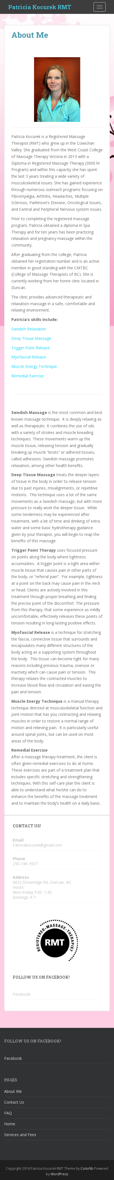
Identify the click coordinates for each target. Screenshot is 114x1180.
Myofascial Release (28, 357)
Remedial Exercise (27, 375)
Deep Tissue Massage (31, 338)
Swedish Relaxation (28, 329)
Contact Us (14, 1102)
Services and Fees (20, 1134)
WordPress (59, 1174)
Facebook (21, 994)
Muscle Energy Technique (34, 366)
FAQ (8, 1113)
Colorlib (87, 1168)
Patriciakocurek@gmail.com (37, 845)
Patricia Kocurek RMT (39, 7)
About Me (13, 1091)
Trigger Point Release (30, 347)
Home (9, 1123)
